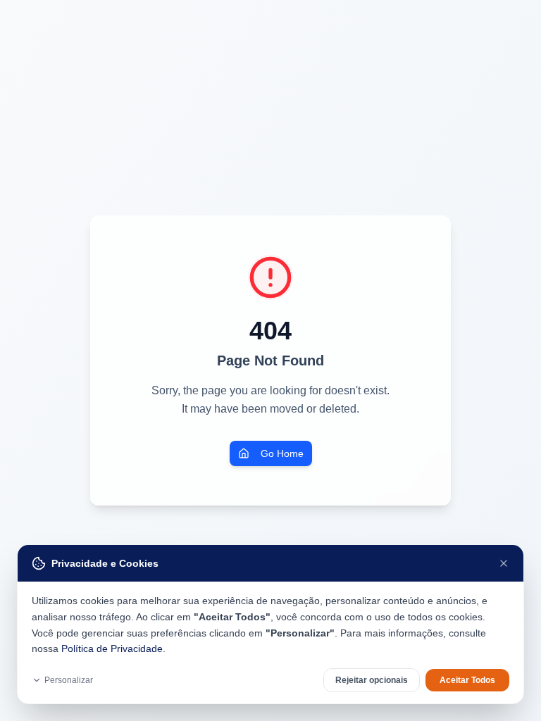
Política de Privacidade (112, 648)
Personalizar (68, 680)
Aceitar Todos (467, 680)
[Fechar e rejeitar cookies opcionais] (503, 563)
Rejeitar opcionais (371, 680)
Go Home (282, 453)
